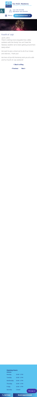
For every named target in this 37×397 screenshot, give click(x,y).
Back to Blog (18, 64)
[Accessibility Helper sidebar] (2, 11)
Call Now (7, 395)
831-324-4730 (24, 11)
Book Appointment (21, 16)
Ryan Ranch (16, 11)
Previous (15, 69)
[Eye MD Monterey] (18, 4)
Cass (14, 10)
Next (23, 69)
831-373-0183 (20, 10)
